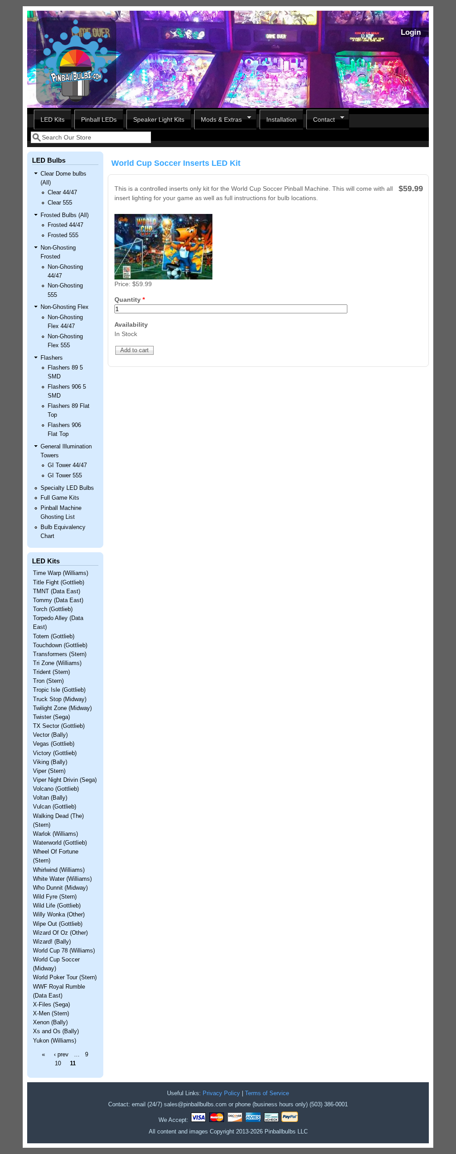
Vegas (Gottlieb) (53, 744)
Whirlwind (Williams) (59, 870)
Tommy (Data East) (58, 600)
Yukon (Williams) (54, 1041)
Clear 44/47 (62, 192)
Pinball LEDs (99, 119)
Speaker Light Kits (158, 119)
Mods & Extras (218, 119)
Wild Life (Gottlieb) (57, 906)
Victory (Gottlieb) (55, 753)
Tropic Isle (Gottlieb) (59, 690)
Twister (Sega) (51, 717)
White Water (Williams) (62, 879)
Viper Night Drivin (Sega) (65, 780)
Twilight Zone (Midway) (62, 708)
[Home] (76, 103)
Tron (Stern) (48, 681)
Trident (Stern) (51, 672)
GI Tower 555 (65, 475)
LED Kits (53, 119)
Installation (281, 119)
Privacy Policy (221, 1093)
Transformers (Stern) (59, 654)
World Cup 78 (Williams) (64, 951)
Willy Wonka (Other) (59, 915)
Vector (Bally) (50, 735)
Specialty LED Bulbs (67, 488)
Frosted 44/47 (65, 225)
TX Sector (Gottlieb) (59, 726)
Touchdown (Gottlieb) (60, 645)
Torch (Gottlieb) (53, 609)
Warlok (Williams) (55, 834)
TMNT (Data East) (56, 591)
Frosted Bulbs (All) (65, 215)
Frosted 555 (63, 235)
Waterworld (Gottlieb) (60, 843)
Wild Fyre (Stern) (55, 897)
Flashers (52, 358)
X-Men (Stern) (51, 1013)
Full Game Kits (60, 498)
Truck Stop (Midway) (59, 699)
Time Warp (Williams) (60, 573)
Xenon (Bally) (50, 1022)
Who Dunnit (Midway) (60, 888)
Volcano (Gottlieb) (56, 789)
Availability (131, 324)
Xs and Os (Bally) (56, 1031)
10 (58, 1063)
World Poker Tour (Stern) (65, 977)
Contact (320, 119)
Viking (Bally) (50, 762)
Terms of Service (267, 1093)
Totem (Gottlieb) (53, 636)
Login (411, 32)
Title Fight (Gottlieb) (58, 582)
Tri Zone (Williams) (57, 663)
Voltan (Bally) (50, 798)
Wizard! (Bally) (52, 942)
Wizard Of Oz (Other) (60, 933)
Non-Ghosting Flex (65, 307)
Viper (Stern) (49, 771)
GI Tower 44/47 (67, 465)
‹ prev (61, 1054)
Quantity (129, 299)
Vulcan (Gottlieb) (54, 807)
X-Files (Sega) (51, 1005)
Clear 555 (60, 203)
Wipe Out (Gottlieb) (57, 924)
